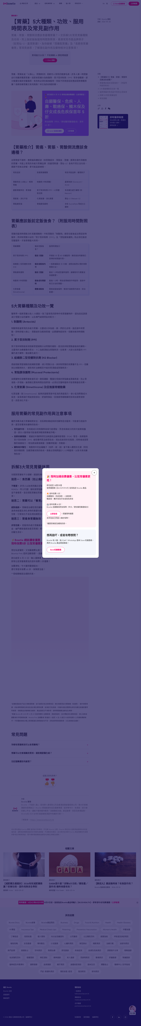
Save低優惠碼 (55, 550)
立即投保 (53, 514)
